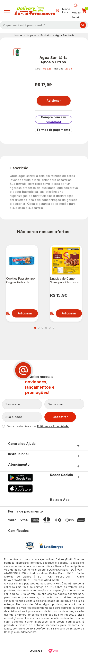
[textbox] (44, 25)
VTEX (53, 651)
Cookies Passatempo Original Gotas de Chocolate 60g (20, 280)
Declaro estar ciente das (38, 426)
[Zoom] (17, 52)
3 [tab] (42, 328)
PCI (29, 546)
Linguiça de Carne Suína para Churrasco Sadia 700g (64, 280)
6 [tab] (53, 328)
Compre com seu (53, 119)
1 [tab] (35, 328)
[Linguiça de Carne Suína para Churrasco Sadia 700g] (66, 261)
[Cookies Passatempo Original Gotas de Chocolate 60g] (22, 261)
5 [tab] (50, 328)
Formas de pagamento (53, 129)
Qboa (68, 68)
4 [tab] (46, 328)
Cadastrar (60, 417)
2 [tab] (38, 328)
